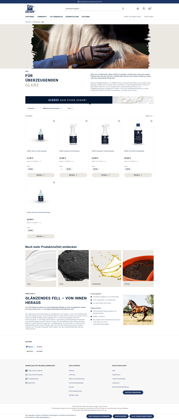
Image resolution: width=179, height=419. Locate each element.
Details (39, 175)
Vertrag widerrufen (133, 392)
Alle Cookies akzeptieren (142, 416)
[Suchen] (123, 9)
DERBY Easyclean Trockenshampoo (103, 151)
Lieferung (72, 374)
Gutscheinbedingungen (76, 383)
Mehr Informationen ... (43, 417)
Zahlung (71, 370)
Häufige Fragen (74, 395)
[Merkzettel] (138, 9)
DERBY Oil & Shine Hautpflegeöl (134, 151)
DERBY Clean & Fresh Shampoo (37, 151)
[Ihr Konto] (144, 9)
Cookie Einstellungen (118, 379)
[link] (40, 268)
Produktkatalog (33, 379)
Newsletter (31, 383)
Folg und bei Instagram (35, 374)
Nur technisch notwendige (99, 416)
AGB (113, 370)
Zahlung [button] (28, 341)
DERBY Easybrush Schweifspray (69, 151)
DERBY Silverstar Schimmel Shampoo (38, 212)
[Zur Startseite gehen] (40, 9)
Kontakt (71, 387)
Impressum (115, 383)
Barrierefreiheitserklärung (120, 387)
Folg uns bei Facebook (35, 370)
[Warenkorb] (150, 9)
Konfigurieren (120, 416)
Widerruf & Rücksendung (76, 379)
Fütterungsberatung (75, 391)
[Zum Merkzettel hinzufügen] (54, 120)
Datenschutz (116, 374)
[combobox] (94, 9)
